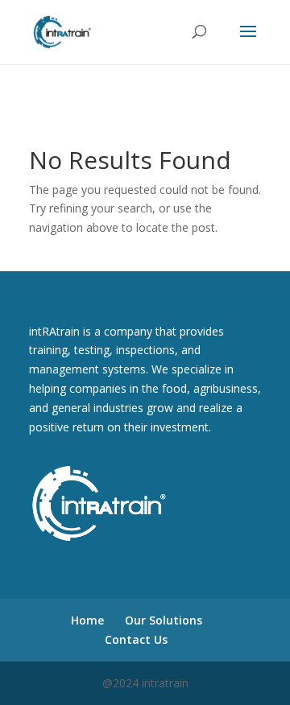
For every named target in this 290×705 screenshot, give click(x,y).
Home (87, 620)
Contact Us (136, 639)
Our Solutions (163, 620)
